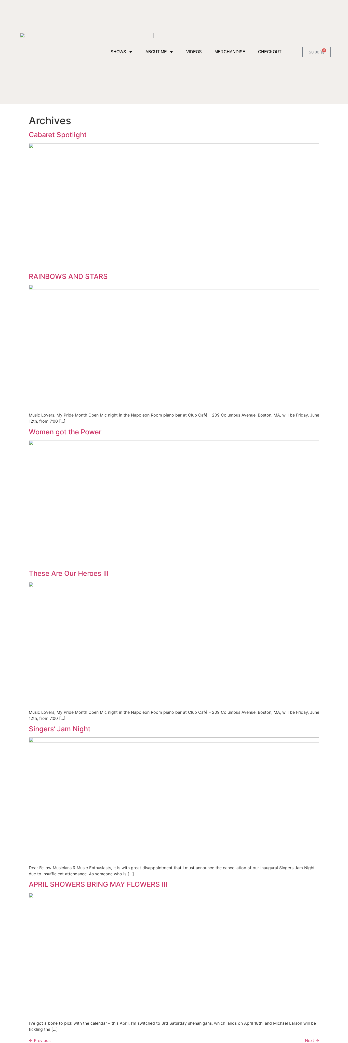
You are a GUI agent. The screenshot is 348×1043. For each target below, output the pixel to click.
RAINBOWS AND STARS (68, 276)
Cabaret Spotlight (58, 135)
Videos (194, 52)
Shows (118, 52)
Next (312, 1040)
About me (156, 52)
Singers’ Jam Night (59, 729)
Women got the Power (65, 432)
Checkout (270, 52)
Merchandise (230, 52)
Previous (39, 1040)
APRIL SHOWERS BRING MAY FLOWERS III (98, 884)
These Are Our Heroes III (69, 573)
